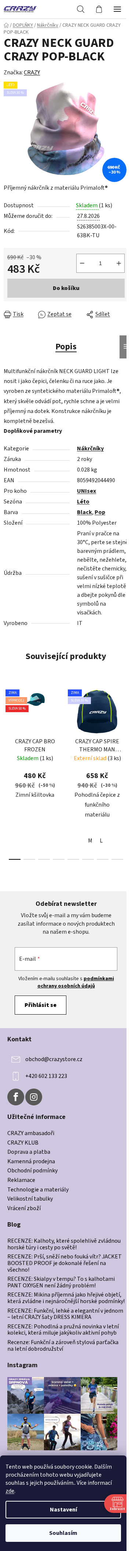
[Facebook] (15, 1097)
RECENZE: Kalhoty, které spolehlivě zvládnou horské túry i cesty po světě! (64, 1244)
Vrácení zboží (24, 1208)
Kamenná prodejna (31, 1161)
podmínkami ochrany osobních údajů (75, 982)
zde (10, 1491)
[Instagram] (33, 1097)
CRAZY (32, 72)
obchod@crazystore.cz (53, 1059)
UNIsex (86, 491)
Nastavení (63, 1510)
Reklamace (21, 1180)
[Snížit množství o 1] (82, 263)
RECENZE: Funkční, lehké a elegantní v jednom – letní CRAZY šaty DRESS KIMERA (65, 1314)
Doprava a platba (28, 1152)
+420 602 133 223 (46, 1076)
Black (84, 512)
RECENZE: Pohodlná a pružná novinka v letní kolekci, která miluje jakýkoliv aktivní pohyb (63, 1330)
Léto (83, 502)
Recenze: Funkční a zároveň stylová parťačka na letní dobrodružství (62, 1345)
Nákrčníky (90, 449)
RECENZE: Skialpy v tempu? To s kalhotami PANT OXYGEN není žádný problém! (61, 1282)
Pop (100, 512)
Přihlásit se (40, 1005)
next (124, 726)
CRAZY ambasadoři (30, 1133)
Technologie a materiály (38, 1190)
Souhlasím (63, 1533)
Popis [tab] (66, 346)
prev (8, 726)
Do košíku (66, 288)
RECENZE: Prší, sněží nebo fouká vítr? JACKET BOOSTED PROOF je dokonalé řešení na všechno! (64, 1263)
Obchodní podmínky (32, 1171)
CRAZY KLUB (22, 1143)
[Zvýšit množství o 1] (118, 263)
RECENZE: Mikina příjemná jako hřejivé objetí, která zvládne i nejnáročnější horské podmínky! (66, 1298)
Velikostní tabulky (30, 1199)
